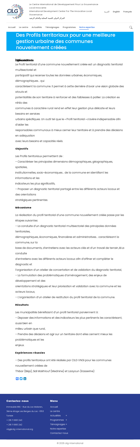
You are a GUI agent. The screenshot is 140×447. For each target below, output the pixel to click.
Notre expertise (87, 27)
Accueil (11, 27)
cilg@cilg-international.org (19, 429)
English (116, 11)
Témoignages (52, 27)
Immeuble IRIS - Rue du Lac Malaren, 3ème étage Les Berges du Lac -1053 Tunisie (25, 411)
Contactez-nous (59, 433)
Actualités (37, 27)
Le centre (23, 27)
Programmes (69, 27)
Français (127, 11)
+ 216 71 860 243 (14, 420)
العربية (106, 11)
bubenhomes (24, 60)
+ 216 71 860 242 (14, 424)
